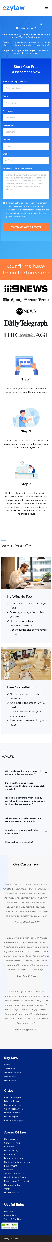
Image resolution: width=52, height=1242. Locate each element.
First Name (8, 111)
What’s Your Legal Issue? (15, 81)
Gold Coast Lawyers (13, 1109)
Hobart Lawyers (12, 1112)
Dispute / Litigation (13, 1158)
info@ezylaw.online (12, 1072)
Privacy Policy (11, 1215)
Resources (9, 1211)
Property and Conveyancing (17, 1181)
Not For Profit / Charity (15, 1177)
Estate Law (9, 1154)
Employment (10, 1166)
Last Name (8, 125)
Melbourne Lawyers (13, 1120)
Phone (6, 140)
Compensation (11, 1139)
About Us (8, 1064)
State (6, 96)
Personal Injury (11, 1150)
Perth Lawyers (11, 1116)
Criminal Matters (12, 1143)
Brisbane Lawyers (12, 1101)
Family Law (9, 1147)
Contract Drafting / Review (17, 1162)
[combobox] (26, 88)
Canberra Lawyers (12, 1105)
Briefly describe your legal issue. (18, 168)
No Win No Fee (11, 1192)
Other (7, 1189)
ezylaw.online (10, 1076)
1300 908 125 (10, 1068)
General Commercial (14, 1173)
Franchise (8, 1169)
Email (6, 154)
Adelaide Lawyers (12, 1097)
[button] (46, 8)
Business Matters (12, 1185)
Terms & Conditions (13, 1219)
